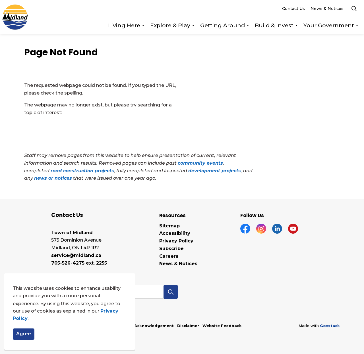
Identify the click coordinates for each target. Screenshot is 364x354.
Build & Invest (274, 25)
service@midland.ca (76, 255)
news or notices (53, 178)
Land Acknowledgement (148, 325)
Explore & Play (170, 25)
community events (200, 163)
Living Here (124, 25)
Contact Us (293, 8)
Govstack (330, 325)
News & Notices (327, 8)
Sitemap (169, 226)
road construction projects (82, 170)
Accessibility (174, 233)
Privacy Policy (176, 241)
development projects (214, 170)
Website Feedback (222, 325)
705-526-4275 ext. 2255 (79, 263)
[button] (171, 292)
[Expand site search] (354, 8)
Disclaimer (188, 325)
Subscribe (171, 248)
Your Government (328, 25)
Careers (168, 256)
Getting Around (222, 25)
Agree (23, 334)
